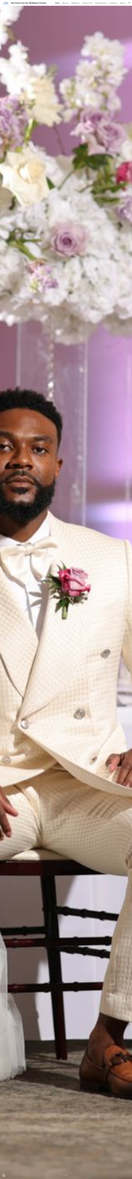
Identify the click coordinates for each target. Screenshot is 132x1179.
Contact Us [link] (113, 3)
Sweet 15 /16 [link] (87, 3)
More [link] (122, 3)
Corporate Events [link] (101, 3)
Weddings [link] (74, 3)
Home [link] (57, 3)
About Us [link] (65, 3)
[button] (129, 2)
